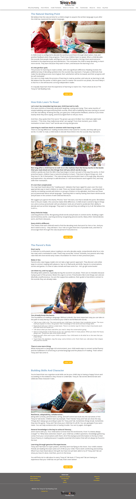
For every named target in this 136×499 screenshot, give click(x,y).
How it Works (45, 8)
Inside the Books (56, 8)
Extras (99, 8)
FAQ (77, 8)
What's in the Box (68, 8)
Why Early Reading (33, 8)
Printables (96, 480)
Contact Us (44, 491)
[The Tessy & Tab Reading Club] (68, 3)
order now (68, 94)
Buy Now (105, 8)
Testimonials (84, 8)
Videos (97, 478)
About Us (92, 8)
